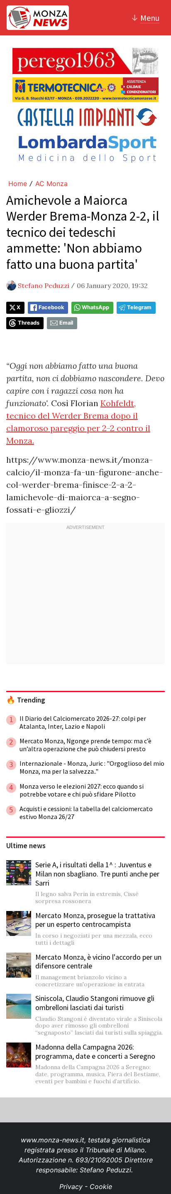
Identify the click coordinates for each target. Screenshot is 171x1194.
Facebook (51, 307)
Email (66, 323)
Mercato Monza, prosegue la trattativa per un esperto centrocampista (95, 920)
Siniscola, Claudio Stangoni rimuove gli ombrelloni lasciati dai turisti (94, 1002)
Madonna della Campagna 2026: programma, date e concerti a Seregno (95, 1051)
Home (17, 183)
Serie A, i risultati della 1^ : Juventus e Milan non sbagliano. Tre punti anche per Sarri (97, 873)
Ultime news (26, 845)
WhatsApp (95, 307)
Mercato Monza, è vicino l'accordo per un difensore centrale (98, 961)
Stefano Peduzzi (43, 285)
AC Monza (51, 183)
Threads (28, 323)
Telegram (139, 307)
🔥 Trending (25, 700)
